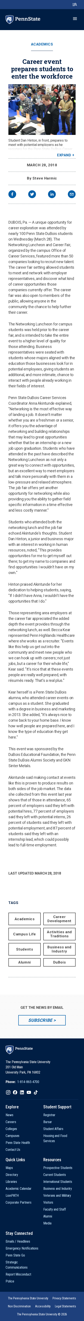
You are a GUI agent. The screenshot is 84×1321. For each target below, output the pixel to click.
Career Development (59, 919)
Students (24, 949)
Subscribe (40, 1020)
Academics (42, 44)
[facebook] (12, 194)
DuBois (59, 962)
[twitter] (32, 194)
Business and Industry (59, 949)
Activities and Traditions (59, 934)
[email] (72, 194)
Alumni (24, 962)
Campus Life (24, 934)
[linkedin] (52, 194)
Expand (64, 155)
